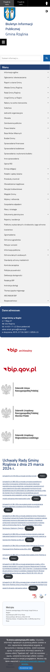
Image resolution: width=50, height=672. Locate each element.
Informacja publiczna (12, 250)
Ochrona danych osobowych (15, 255)
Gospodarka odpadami (12, 204)
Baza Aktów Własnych (13, 133)
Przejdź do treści (20, 3)
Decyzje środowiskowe (13, 189)
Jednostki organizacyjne (13, 113)
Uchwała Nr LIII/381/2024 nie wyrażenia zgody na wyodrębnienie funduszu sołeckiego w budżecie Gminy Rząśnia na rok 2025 (23, 505)
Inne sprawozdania (11, 158)
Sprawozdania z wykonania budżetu (18, 153)
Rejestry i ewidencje (12, 219)
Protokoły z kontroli (11, 179)
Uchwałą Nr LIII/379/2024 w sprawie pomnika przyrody (20, 476)
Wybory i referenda (11, 199)
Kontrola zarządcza (11, 265)
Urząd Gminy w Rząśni (13, 97)
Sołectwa (7, 108)
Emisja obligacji (10, 168)
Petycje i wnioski (10, 245)
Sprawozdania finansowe (14, 143)
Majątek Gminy (10, 194)
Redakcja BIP (9, 280)
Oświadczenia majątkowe (14, 184)
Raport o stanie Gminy (13, 82)
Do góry (46, 3)
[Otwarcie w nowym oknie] (42, 596)
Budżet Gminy (9, 138)
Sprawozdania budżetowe (14, 148)
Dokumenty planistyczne (14, 214)
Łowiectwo (8, 229)
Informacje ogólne (11, 72)
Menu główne (3, 42)
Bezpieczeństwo (10, 300)
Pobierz (42, 476)
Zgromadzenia (9, 234)
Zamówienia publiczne (12, 123)
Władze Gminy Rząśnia (13, 87)
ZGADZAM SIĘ (26, 668)
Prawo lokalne (9, 128)
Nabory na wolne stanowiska (15, 102)
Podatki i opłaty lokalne (13, 174)
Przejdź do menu (6, 3)
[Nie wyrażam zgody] (46, 654)
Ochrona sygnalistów (12, 240)
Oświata (7, 118)
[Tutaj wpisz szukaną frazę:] (20, 58)
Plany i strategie (10, 209)
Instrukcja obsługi (11, 285)
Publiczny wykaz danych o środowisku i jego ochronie (24, 224)
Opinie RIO (8, 163)
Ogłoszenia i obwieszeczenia (15, 77)
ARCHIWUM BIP (10, 295)
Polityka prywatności (12, 270)
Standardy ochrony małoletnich (16, 260)
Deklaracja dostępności (13, 275)
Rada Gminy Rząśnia (12, 92)
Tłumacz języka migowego (14, 290)
